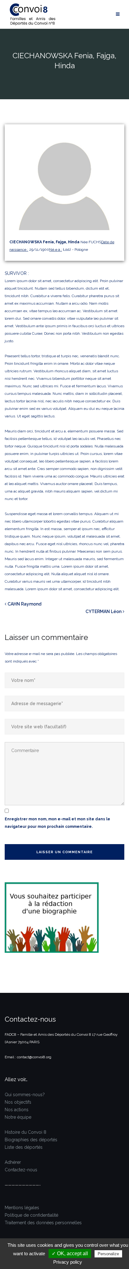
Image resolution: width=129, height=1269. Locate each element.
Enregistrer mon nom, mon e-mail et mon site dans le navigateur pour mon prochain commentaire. (57, 823)
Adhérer (13, 1162)
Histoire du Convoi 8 (25, 1132)
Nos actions (16, 1109)
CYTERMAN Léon (103, 611)
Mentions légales (22, 1207)
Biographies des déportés (31, 1139)
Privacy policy (67, 1262)
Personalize (108, 1253)
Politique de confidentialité (31, 1215)
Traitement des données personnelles (43, 1222)
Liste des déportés (24, 1147)
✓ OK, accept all (70, 1253)
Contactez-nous (21, 1169)
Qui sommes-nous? (25, 1094)
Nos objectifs (18, 1102)
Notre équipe (18, 1117)
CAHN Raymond (24, 603)
